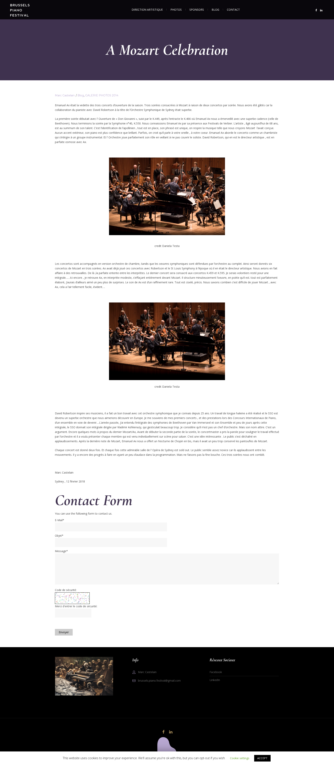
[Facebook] (316, 10)
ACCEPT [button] (262, 758)
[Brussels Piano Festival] (167, 746)
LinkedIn (215, 680)
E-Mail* (59, 520)
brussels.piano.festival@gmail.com (159, 680)
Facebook (216, 672)
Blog (81, 95)
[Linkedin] (321, 10)
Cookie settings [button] (239, 758)
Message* (61, 551)
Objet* (59, 535)
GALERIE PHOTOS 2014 (101, 95)
